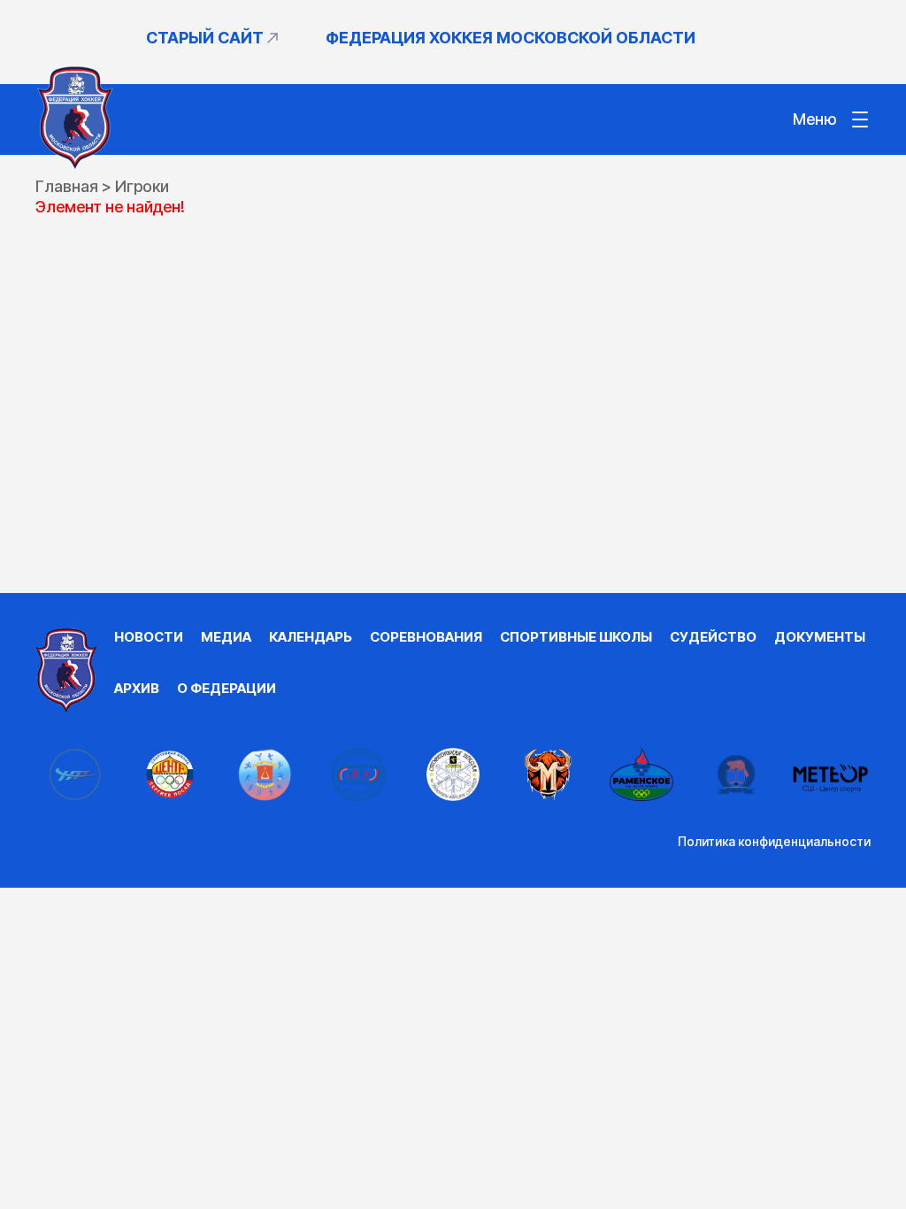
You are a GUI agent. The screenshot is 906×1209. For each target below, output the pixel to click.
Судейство (713, 636)
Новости (148, 636)
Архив (136, 688)
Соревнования (426, 636)
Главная (66, 186)
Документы (819, 636)
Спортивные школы (576, 636)
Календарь (310, 636)
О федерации (226, 688)
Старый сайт (205, 37)
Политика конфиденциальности (774, 841)
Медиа (226, 636)
